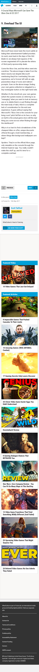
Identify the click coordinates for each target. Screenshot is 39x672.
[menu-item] (8, 5)
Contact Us (5, 620)
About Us (5, 616)
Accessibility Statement (9, 637)
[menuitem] (5, 1)
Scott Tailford (16, 208)
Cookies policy (6, 633)
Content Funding (7, 641)
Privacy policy (6, 629)
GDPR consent (6, 650)
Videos (14, 1)
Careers (4, 646)
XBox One (13, 197)
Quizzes (21, 1)
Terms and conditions (8, 625)
